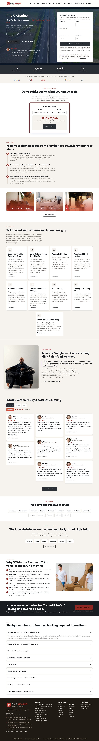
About (54, 3)
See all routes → (49, 547)
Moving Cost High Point (86, 704)
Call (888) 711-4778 (27, 42)
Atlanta (44, 541)
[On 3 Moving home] (16, 3)
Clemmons (49, 515)
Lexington (32, 515)
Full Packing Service (39, 712)
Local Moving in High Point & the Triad (43, 704)
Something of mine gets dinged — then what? (21, 691)
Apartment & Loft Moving (40, 710)
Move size (40, 109)
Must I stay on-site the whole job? (17, 671)
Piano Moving (38, 716)
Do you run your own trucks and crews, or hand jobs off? (23, 632)
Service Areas (40, 3)
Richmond (61, 541)
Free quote (88, 3)
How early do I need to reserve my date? (19, 651)
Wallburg (58, 515)
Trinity (69, 511)
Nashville (70, 541)
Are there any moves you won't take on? (19, 658)
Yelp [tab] (24, 405)
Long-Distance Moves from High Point (43, 706)
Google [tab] (18, 405)
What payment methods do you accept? (19, 685)
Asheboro (40, 515)
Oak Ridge (76, 511)
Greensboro (13, 511)
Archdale (42, 511)
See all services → (49, 214)
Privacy (21, 731)
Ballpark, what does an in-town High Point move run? (23, 644)
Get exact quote (49, 126)
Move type (58, 109)
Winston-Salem (23, 511)
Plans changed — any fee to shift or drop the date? (22, 678)
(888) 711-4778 (79, 3)
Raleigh (37, 541)
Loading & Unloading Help (41, 718)
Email (63, 28)
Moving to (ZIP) (79, 35)
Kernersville (61, 511)
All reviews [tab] (10, 405)
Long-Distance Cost (85, 706)
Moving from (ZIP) (64, 35)
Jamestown (33, 511)
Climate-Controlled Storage (41, 714)
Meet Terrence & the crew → (52, 382)
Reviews (12, 731)
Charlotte (29, 541)
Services (31, 3)
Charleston (53, 541)
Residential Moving (39, 708)
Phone (77, 21)
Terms (25, 731)
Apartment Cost (84, 708)
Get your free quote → (83, 607)
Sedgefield (66, 515)
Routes (48, 3)
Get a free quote (13, 42)
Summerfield (86, 511)
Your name (62, 21)
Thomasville (51, 511)
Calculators (61, 3)
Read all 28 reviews (49, 489)
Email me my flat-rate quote (75, 44)
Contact (69, 3)
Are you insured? (12, 664)
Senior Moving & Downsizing (41, 720)
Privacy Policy (83, 58)
